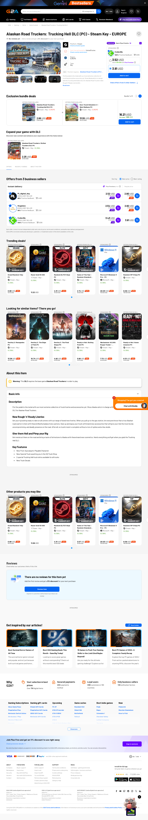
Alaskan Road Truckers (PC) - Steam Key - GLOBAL (91, 72)
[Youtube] (120, 791)
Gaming (16, 25)
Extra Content (33, 25)
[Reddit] (128, 791)
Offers (9, 166)
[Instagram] (132, 791)
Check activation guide (77, 45)
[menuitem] (10, 19)
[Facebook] (116, 791)
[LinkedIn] (140, 791)
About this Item (36, 166)
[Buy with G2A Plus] (118, 195)
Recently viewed (21, 166)
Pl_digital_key (24, 193)
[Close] (145, 3)
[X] (136, 791)
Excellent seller (25, 196)
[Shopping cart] (138, 11)
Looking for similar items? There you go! (31, 308)
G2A (9, 25)
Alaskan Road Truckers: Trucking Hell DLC (55, 25)
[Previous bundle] (136, 96)
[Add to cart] (137, 195)
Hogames (22, 206)
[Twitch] (124, 791)
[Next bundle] (140, 96)
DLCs (24, 25)
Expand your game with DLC (23, 131)
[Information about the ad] (118, 48)
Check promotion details (15, 744)
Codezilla (119, 52)
